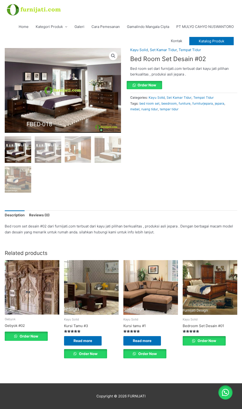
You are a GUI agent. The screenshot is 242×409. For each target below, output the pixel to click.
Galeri (79, 26)
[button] (211, 41)
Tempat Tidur (190, 50)
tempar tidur (169, 109)
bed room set (149, 103)
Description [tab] (15, 215)
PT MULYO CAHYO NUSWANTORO (205, 26)
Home (24, 26)
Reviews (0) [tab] (39, 215)
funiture (184, 103)
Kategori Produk (49, 26)
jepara (219, 103)
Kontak (176, 41)
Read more (82, 340)
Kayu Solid (139, 50)
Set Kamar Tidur (163, 50)
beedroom (169, 103)
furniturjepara (202, 103)
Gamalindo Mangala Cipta (148, 26)
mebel (134, 109)
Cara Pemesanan (105, 26)
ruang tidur (149, 109)
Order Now (147, 85)
